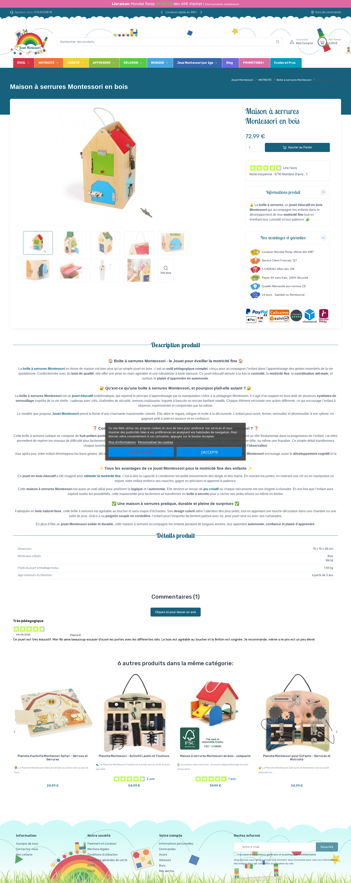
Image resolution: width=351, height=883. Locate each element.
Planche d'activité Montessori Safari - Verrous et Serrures (53, 757)
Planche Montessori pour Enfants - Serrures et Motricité (296, 757)
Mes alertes (166, 871)
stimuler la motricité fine (102, 476)
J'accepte (209, 452)
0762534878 (43, 12)
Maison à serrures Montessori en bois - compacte (215, 756)
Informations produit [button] (283, 192)
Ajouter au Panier (300, 147)
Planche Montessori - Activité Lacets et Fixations (134, 756)
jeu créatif (211, 489)
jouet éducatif (82, 396)
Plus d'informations (122, 442)
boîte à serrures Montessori (44, 368)
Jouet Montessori (242, 79)
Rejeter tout (141, 452)
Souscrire (327, 847)
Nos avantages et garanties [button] (283, 237)
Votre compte (170, 835)
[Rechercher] (277, 41)
